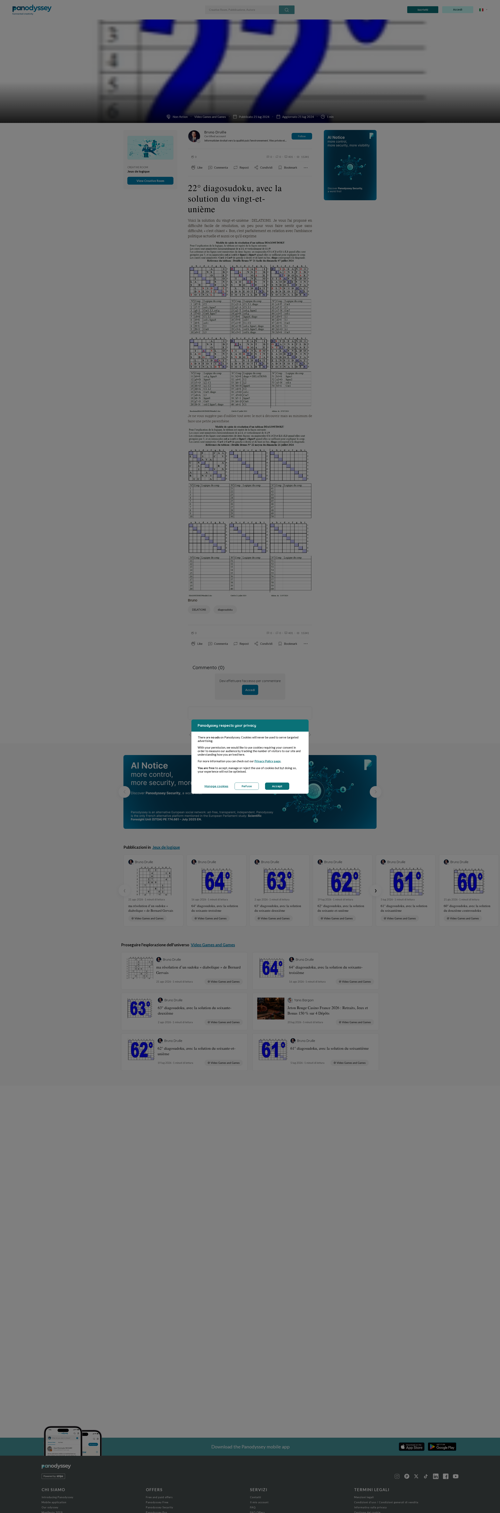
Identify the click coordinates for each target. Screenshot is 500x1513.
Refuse (247, 786)
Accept (277, 786)
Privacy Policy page (267, 761)
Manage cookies (216, 786)
